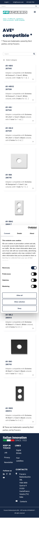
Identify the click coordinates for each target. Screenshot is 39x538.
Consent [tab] (7, 233)
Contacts (23, 502)
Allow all (19, 295)
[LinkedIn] (4, 474)
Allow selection (19, 302)
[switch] (34, 274)
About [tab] (32, 233)
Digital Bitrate (18, 451)
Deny (19, 308)
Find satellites (19, 459)
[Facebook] (7, 474)
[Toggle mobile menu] (35, 12)
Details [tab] (19, 233)
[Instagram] (10, 474)
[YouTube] (4, 477)
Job (5, 453)
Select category (11, 60)
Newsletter (7, 462)
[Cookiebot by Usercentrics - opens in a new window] (28, 228)
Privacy (7, 458)
